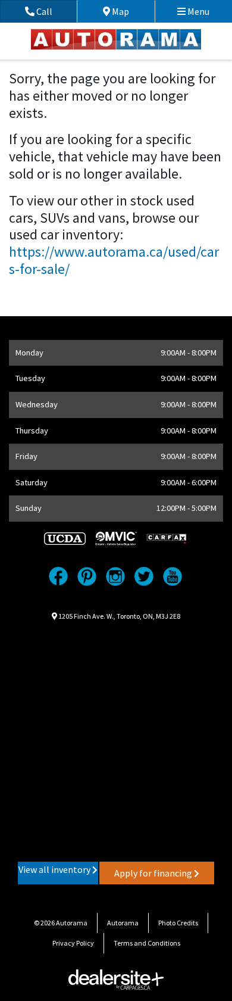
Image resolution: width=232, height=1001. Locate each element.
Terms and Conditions (147, 942)
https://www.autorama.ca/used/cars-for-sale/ (114, 260)
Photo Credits (178, 922)
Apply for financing (154, 873)
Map (129, 11)
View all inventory (55, 869)
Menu (197, 11)
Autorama (123, 922)
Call (55, 11)
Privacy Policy (73, 942)
